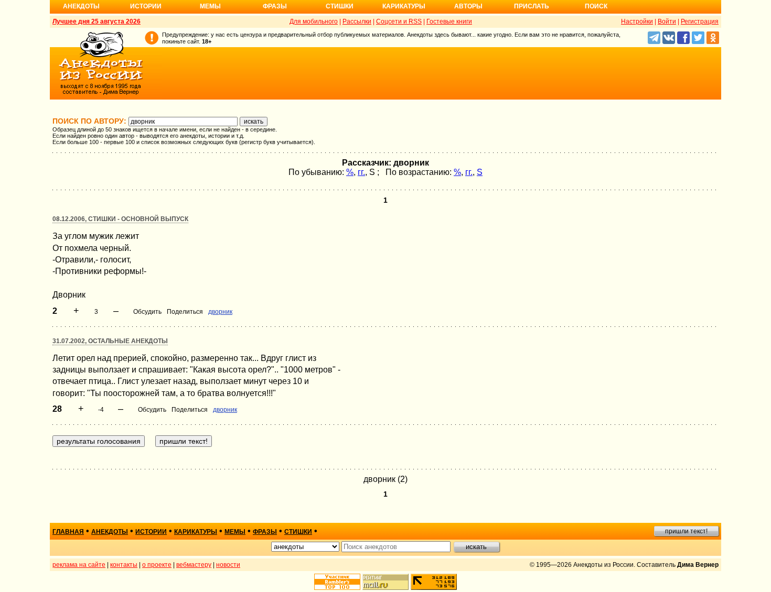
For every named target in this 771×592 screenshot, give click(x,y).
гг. (361, 172)
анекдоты (109, 531)
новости (228, 564)
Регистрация (700, 21)
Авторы (468, 6)
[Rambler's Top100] (337, 582)
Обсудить (147, 311)
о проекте (157, 564)
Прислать (531, 6)
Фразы (275, 6)
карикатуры (195, 531)
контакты (123, 564)
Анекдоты (81, 6)
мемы (234, 531)
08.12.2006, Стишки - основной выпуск (120, 219)
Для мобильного (314, 21)
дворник (220, 311)
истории (151, 531)
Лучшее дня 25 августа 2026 (96, 21)
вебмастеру (193, 564)
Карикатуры (403, 6)
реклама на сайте (78, 564)
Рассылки (356, 21)
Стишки (340, 6)
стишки (298, 531)
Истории (146, 6)
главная (68, 531)
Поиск (596, 6)
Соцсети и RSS (399, 21)
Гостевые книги (449, 21)
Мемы (210, 6)
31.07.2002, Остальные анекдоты (110, 341)
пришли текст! (686, 531)
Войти (667, 21)
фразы (265, 531)
